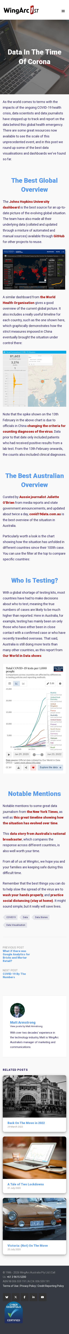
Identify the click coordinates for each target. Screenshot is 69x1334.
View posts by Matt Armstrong (26, 1026)
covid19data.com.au (45, 514)
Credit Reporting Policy (51, 1285)
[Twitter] (16, 1297)
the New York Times (42, 812)
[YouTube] (42, 1297)
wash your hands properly (23, 895)
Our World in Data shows (22, 656)
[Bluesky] (7, 1297)
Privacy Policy (28, 1285)
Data (25, 917)
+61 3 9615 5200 (16, 1276)
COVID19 (11, 917)
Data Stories (41, 917)
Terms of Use (10, 1285)
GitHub (59, 236)
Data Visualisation (15, 925)
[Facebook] (25, 1297)
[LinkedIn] (33, 1297)
